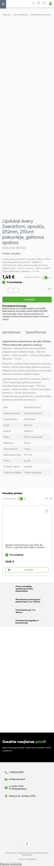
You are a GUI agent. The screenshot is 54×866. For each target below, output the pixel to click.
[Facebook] (27, 844)
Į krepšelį (29, 299)
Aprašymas (11, 332)
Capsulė (6, 15)
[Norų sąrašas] (44, 3)
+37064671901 (16, 772)
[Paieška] (33, 3)
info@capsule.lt (17, 779)
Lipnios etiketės (20, 15)
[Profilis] (38, 3)
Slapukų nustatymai (10, 864)
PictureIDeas (30, 859)
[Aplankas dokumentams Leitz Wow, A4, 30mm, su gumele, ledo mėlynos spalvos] (27, 541)
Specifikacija (36, 332)
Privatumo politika (34, 853)
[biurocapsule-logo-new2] (13, 3)
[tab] (12, 332)
